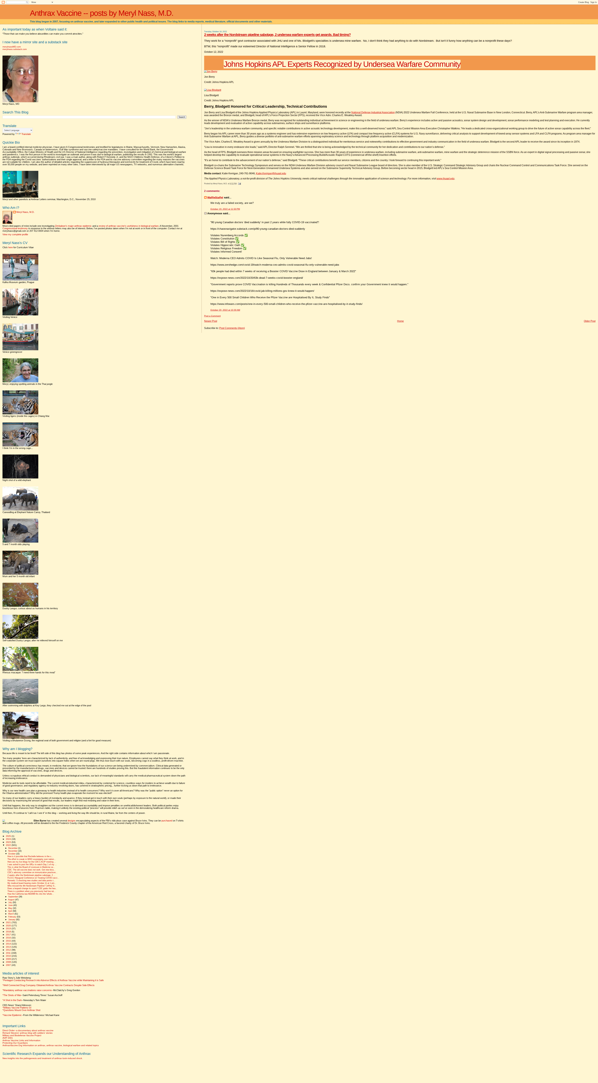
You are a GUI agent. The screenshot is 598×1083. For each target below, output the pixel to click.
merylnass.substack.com (14, 49)
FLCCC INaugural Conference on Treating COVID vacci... (33, 878)
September (13, 896)
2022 (9, 845)
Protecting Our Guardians (15, 1043)
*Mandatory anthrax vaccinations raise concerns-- (41, 990)
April (10, 911)
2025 (9, 836)
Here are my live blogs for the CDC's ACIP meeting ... (31, 862)
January (12, 919)
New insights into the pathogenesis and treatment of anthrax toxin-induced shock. (42, 1058)
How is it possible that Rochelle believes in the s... (30, 856)
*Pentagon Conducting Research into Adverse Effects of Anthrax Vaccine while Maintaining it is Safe (53, 980)
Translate (26, 134)
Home (400, 321)
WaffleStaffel (215, 197)
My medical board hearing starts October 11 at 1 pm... (31, 883)
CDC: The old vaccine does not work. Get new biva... (31, 870)
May (10, 908)
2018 (9, 931)
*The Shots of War (11, 995)
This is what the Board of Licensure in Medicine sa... (31, 867)
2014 (9, 943)
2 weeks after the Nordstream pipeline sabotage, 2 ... (31, 875)
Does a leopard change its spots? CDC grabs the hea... (32, 888)
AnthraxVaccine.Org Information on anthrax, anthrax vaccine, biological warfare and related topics (50, 1045)
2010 (9, 956)
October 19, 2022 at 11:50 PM (225, 209)
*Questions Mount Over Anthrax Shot (21, 1010)
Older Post (590, 321)
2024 (9, 839)
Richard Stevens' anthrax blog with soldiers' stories (27, 1033)
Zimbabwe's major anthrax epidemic (73, 226)
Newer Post (210, 321)
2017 (9, 934)
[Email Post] (239, 184)
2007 (9, 965)
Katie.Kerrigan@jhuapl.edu (271, 173)
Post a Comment (212, 316)
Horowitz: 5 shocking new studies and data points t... (31, 880)
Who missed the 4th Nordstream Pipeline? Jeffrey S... (31, 886)
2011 (8, 953)
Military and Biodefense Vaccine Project (21, 1035)
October (12, 854)
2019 (9, 928)
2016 (9, 937)
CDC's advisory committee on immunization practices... (32, 872)
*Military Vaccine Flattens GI (16, 1007)
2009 (9, 959)
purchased (166, 820)
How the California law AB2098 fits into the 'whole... (30, 894)
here (10, 247)
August (11, 899)
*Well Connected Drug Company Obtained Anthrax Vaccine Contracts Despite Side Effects (48, 985)
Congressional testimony (15, 228)
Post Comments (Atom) (232, 328)
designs (72, 820)
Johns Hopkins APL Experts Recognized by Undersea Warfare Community (342, 64)
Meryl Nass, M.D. (25, 212)
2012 (9, 950)
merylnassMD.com (11, 46)
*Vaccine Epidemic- (12, 1015)
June (10, 905)
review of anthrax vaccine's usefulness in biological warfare (129, 226)
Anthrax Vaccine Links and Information (21, 1040)
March (11, 914)
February (12, 917)
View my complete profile (15, 234)
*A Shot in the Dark (12, 1000)
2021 (9, 922)
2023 (9, 842)
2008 (9, 962)
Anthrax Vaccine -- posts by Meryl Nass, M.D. (101, 13)
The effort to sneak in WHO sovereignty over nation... (31, 859)
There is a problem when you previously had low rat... (31, 891)
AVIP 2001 (7, 1038)
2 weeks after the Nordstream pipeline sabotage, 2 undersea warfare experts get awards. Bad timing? (277, 35)
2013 (9, 947)
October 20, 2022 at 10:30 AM (225, 310)
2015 (9, 941)
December (13, 848)
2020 (9, 925)
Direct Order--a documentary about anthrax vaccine (27, 1030)
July (10, 902)
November (13, 851)
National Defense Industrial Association (373, 112)
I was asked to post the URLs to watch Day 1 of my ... (32, 864)
